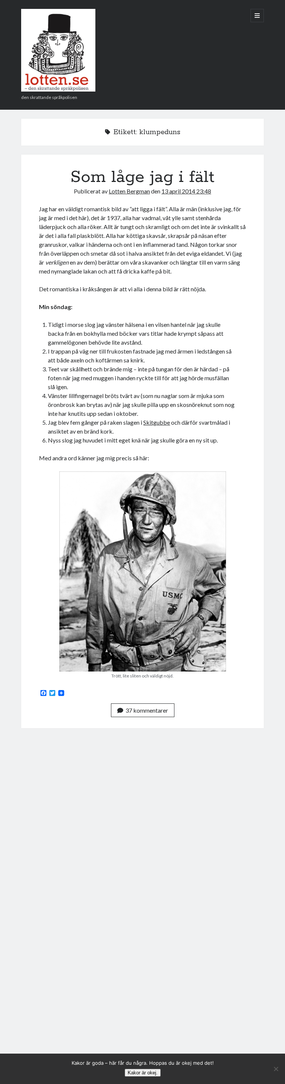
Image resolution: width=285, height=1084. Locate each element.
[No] (275, 1069)
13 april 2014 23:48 (186, 191)
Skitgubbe (156, 422)
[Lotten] (58, 89)
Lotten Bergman (129, 191)
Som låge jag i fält (142, 177)
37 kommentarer (146, 710)
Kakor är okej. (143, 1072)
